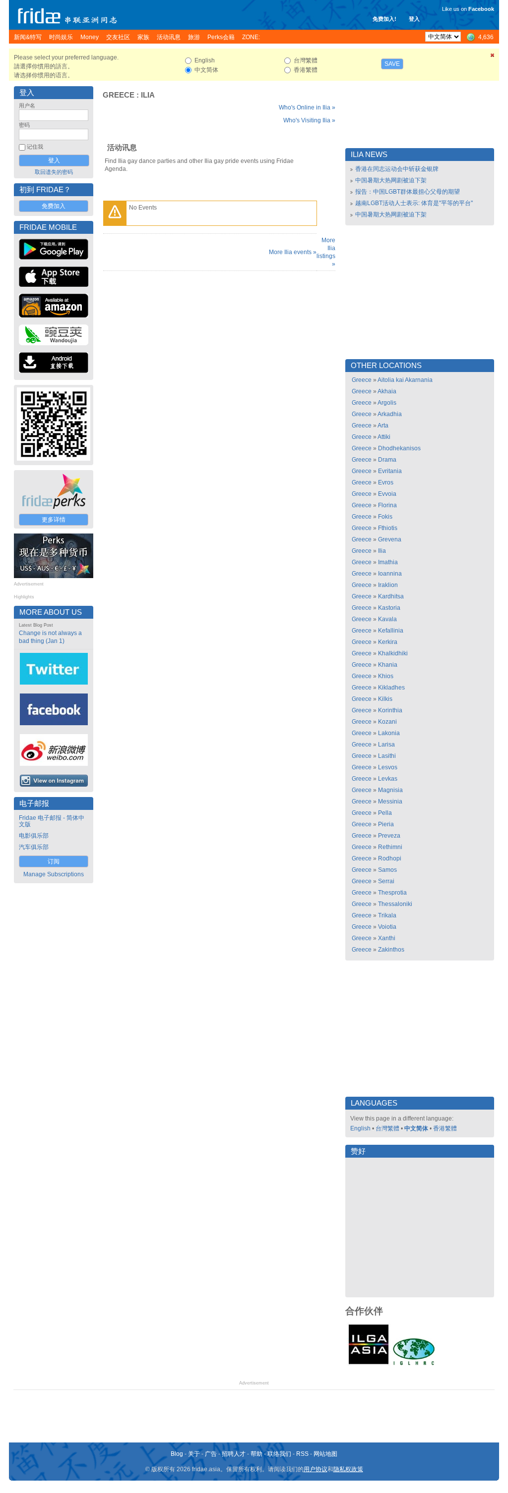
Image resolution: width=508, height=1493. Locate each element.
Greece (118, 95)
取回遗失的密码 (54, 172)
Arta (383, 425)
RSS (302, 1453)
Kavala (387, 619)
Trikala (387, 915)
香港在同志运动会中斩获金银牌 (397, 168)
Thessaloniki (395, 904)
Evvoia (387, 493)
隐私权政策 (348, 1469)
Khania (387, 664)
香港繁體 (445, 1128)
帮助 (256, 1453)
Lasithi (387, 755)
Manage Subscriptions (53, 874)
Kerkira (387, 642)
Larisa (386, 744)
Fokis (385, 516)
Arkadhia (390, 414)
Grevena (389, 539)
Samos (387, 869)
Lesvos (387, 767)
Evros (385, 482)
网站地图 (325, 1453)
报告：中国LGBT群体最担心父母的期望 (407, 191)
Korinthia (390, 710)
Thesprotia (392, 892)
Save (392, 63)
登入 (414, 19)
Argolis (387, 402)
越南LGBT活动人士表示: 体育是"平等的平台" (414, 203)
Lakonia (389, 733)
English (360, 1128)
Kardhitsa (391, 596)
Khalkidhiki (393, 653)
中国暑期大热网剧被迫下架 (391, 180)
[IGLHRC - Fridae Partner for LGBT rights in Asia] (414, 1364)
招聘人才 (234, 1453)
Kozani (387, 721)
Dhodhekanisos (399, 448)
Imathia (388, 562)
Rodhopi (389, 858)
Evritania (390, 471)
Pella (385, 812)
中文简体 (416, 1128)
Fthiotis (387, 528)
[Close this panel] (493, 56)
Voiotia (387, 926)
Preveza (389, 835)
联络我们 (279, 1453)
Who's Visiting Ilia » (309, 120)
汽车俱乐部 (34, 847)
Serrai (386, 881)
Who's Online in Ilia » (307, 107)
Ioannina (390, 573)
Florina (387, 505)
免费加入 (53, 206)
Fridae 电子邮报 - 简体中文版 (51, 821)
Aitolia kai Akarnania (405, 379)
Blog (177, 1453)
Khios (385, 676)
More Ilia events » (293, 252)
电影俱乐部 (34, 835)
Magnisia (390, 790)
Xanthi (386, 938)
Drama (387, 459)
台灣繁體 (387, 1128)
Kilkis (385, 698)
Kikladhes (391, 687)
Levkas (387, 778)
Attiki (384, 436)
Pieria (386, 824)
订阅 (54, 861)
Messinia (390, 801)
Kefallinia (390, 630)
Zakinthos (391, 949)
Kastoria (389, 607)
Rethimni (390, 847)
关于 (194, 1453)
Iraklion (388, 585)
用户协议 (315, 1469)
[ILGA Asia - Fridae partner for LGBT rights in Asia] (368, 1364)
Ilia (148, 95)
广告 (211, 1453)
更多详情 (53, 519)
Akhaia (387, 391)
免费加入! (384, 19)
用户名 (27, 105)
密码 (24, 125)
